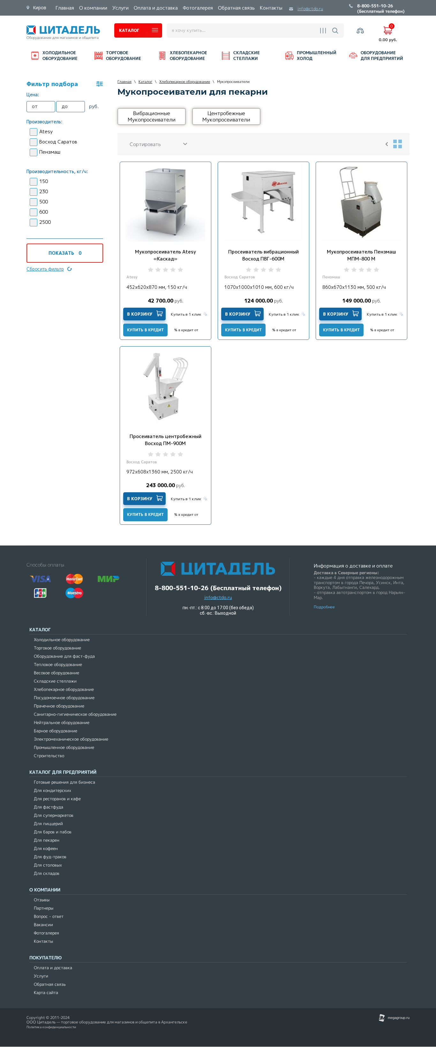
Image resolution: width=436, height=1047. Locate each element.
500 (43, 201)
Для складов (46, 873)
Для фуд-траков (50, 857)
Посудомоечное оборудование (64, 698)
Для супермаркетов (53, 815)
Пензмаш (49, 152)
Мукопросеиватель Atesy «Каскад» (165, 255)
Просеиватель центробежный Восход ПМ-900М (165, 440)
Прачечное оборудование (59, 706)
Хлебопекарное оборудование (64, 689)
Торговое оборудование (57, 648)
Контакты (43, 941)
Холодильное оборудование (62, 640)
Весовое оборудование (56, 673)
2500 (45, 222)
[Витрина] (397, 144)
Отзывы (41, 900)
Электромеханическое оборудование (71, 739)
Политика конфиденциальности (51, 1027)
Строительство (49, 756)
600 (43, 212)
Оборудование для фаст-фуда (64, 656)
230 (43, 191)
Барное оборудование (55, 731)
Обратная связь (50, 984)
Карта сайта (46, 993)
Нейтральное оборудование (61, 723)
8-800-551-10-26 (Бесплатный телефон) (381, 9)
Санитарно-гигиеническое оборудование (75, 714)
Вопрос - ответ (49, 916)
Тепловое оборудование (58, 665)
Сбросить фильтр (45, 269)
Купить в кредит (145, 330)
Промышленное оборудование (64, 747)
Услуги (41, 976)
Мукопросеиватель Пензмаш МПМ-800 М (361, 255)
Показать (65, 253)
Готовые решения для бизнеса (64, 782)
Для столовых (48, 865)
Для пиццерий (48, 824)
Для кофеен (46, 849)
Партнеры (43, 908)
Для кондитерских (52, 790)
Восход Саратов (58, 141)
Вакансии (43, 925)
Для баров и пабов (52, 832)
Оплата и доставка (53, 968)
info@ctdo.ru (310, 9)
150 (43, 181)
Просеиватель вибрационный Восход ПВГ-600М (263, 255)
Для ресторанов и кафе (57, 799)
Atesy (46, 131)
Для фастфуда (48, 807)
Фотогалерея (46, 933)
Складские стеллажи (55, 681)
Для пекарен (46, 840)
